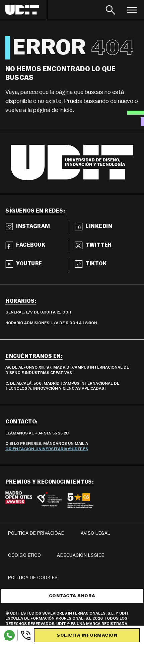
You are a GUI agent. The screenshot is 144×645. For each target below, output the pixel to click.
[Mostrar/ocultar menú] (132, 10)
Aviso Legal (96, 533)
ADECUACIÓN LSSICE (80, 555)
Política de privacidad (36, 533)
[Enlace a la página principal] (26, 10)
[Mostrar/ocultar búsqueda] (110, 10)
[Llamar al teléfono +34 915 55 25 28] (24, 635)
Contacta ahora (72, 596)
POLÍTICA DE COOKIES (33, 577)
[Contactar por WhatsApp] (9, 635)
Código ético (24, 555)
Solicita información (87, 635)
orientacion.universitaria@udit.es (46, 449)
